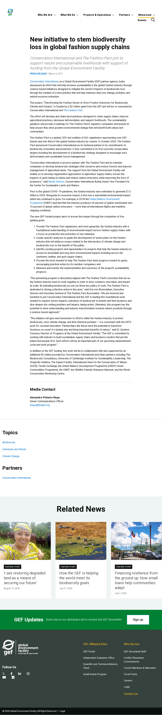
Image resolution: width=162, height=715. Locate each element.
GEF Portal (89, 651)
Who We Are (45, 15)
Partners (124, 15)
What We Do (68, 15)
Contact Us (131, 694)
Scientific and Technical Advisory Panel (100, 666)
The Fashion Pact (73, 110)
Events (142, 20)
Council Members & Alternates (140, 668)
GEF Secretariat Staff (135, 651)
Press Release (38, 73)
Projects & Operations (97, 15)
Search (153, 20)
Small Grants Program (94, 674)
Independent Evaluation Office (98, 658)
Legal (127, 687)
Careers (128, 680)
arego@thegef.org (40, 405)
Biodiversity (8, 442)
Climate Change (10, 456)
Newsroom (144, 15)
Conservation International (44, 81)
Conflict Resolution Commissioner (134, 659)
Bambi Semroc (56, 182)
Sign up (138, 619)
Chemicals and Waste (14, 449)
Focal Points (130, 674)
